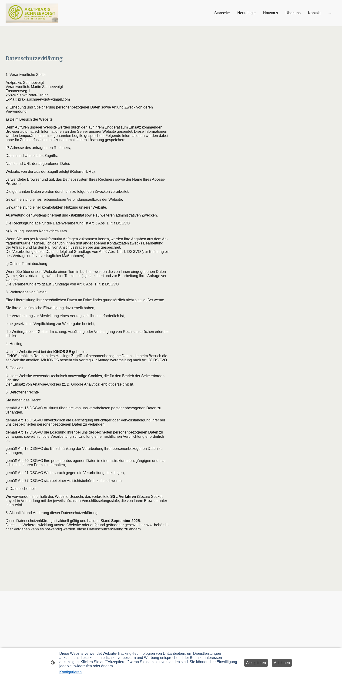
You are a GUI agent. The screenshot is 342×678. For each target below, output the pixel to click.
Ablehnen (282, 663)
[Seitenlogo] (32, 13)
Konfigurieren (70, 672)
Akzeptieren (256, 663)
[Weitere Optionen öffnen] (330, 13)
